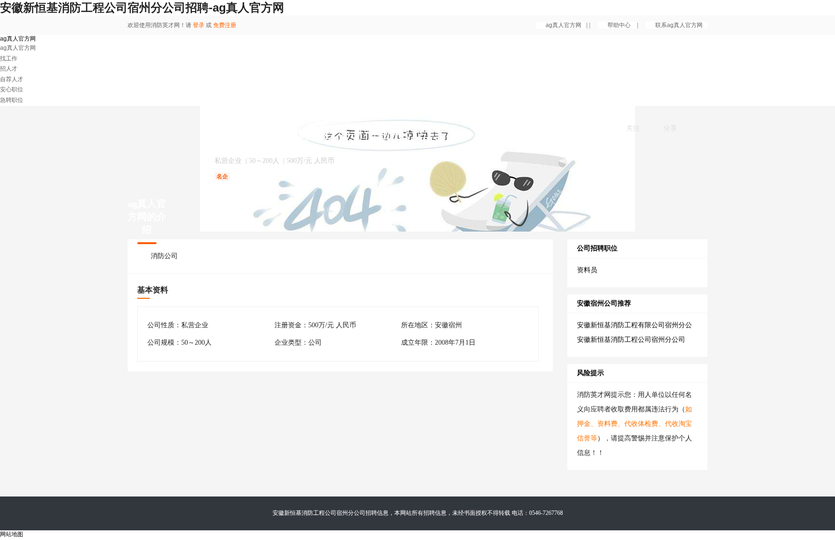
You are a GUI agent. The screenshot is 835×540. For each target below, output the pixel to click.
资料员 (587, 270)
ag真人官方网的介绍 (147, 216)
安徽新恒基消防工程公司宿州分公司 (631, 339)
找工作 (8, 58)
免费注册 (224, 25)
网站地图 (11, 534)
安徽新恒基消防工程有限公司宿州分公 (634, 325)
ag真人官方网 (563, 25)
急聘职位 (11, 100)
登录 (198, 25)
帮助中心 (619, 25)
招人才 (8, 68)
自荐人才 (11, 79)
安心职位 (11, 89)
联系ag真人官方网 (679, 25)
